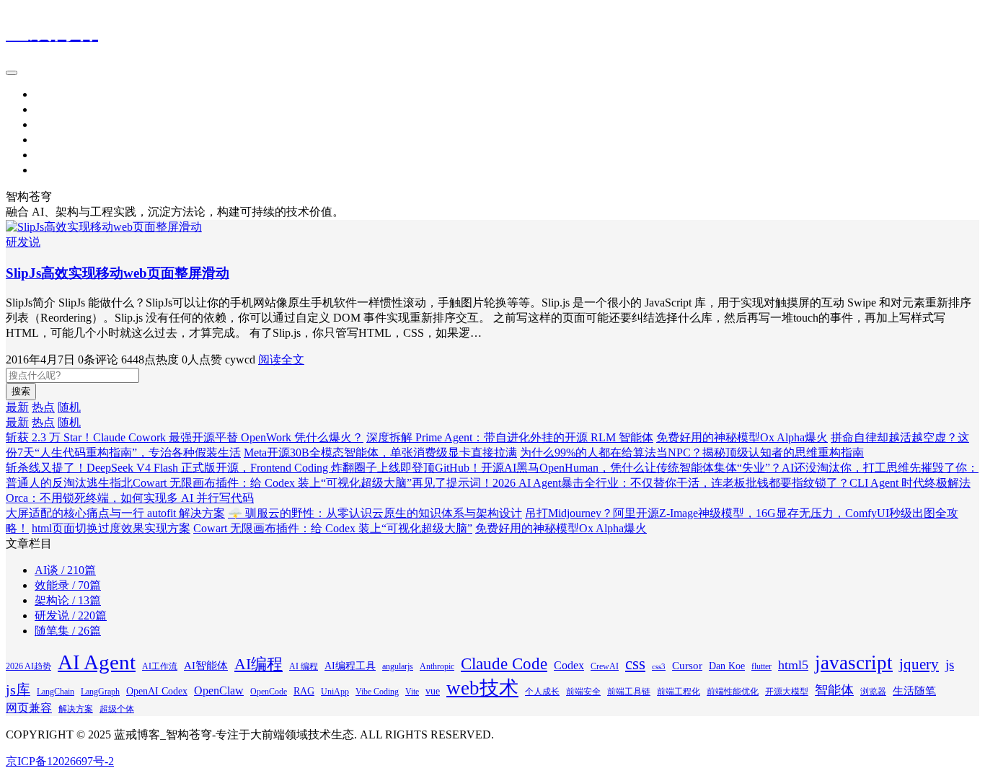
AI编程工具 (350, 666)
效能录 (52, 139)
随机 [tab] (69, 407)
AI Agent (97, 662)
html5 (793, 665)
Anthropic (437, 666)
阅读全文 (281, 359)
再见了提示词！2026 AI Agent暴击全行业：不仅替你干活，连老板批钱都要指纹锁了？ (630, 483)
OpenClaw (219, 690)
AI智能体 (206, 665)
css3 (659, 667)
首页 (46, 94)
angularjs (397, 666)
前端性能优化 (733, 692)
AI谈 (46, 155)
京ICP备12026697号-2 (60, 761)
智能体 (834, 690)
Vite (412, 692)
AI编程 (258, 664)
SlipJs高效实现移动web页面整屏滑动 (117, 273)
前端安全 (583, 692)
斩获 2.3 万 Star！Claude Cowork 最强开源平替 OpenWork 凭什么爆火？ (184, 437)
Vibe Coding (377, 692)
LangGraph (100, 692)
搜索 (21, 391)
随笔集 (52, 170)
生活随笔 (914, 691)
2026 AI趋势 (28, 666)
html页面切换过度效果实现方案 (111, 528)
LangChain (55, 692)
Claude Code (504, 663)
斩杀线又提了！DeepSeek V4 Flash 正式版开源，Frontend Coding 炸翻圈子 (191, 468)
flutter (761, 666)
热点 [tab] (43, 407)
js (949, 664)
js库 (18, 689)
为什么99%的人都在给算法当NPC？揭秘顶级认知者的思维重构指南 (692, 452)
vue (432, 691)
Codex (569, 665)
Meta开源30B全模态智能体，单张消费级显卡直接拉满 (380, 452)
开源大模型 (786, 692)
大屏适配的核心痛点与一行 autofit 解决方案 (115, 513)
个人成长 (542, 692)
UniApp (335, 692)
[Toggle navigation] (11, 73)
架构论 (52, 124)
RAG (303, 691)
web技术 (482, 688)
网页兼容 (29, 708)
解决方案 (75, 709)
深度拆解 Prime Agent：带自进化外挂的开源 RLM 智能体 (509, 437)
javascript (854, 663)
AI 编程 (303, 666)
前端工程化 (678, 692)
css (635, 663)
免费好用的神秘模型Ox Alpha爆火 (742, 437)
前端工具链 (628, 692)
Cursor (687, 665)
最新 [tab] (17, 407)
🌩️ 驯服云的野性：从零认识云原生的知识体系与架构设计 (375, 513)
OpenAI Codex (156, 691)
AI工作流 (159, 666)
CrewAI (605, 666)
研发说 (52, 109)
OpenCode (268, 692)
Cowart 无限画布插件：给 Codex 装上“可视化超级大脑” (272, 483)
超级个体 (117, 709)
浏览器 (873, 692)
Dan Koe (727, 666)
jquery (919, 664)
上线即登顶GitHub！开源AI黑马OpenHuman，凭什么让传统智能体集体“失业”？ (579, 468)
